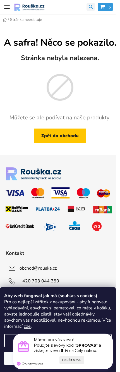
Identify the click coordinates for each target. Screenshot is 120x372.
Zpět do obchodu (60, 136)
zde (27, 326)
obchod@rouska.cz (38, 268)
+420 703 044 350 (39, 281)
